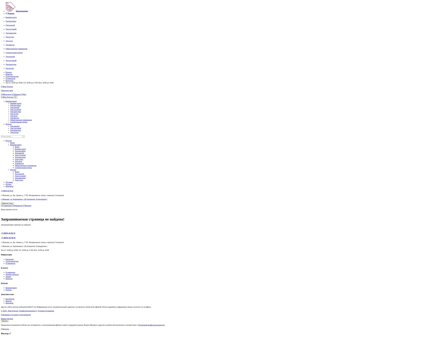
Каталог (9, 72)
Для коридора (11, 33)
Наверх (4, 319)
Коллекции (10, 299)
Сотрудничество (12, 76)
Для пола (9, 41)
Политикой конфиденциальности (151, 325)
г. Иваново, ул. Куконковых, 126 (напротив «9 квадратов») (24, 199)
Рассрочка (10, 259)
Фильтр (10, 319)
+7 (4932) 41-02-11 (8, 233)
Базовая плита (11, 17)
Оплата (8, 184)
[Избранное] (17, 206)
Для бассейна (11, 21)
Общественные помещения (16, 49)
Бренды (9, 301)
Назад (12, 143)
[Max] (23, 94)
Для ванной (10, 25)
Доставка (9, 182)
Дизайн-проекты (12, 274)
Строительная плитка (14, 53)
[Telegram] (16, 94)
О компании (10, 79)
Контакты (9, 81)
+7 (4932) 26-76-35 (7, 191)
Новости (9, 74)
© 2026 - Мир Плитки (9, 311)
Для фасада (10, 45)
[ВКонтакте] (6, 94)
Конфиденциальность (28, 311)
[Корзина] (27, 206)
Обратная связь (7, 91)
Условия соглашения (46, 311)
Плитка (8, 124)
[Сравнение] (6, 206)
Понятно (5, 321)
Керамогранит (11, 101)
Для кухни (10, 37)
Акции (8, 277)
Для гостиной (11, 29)
